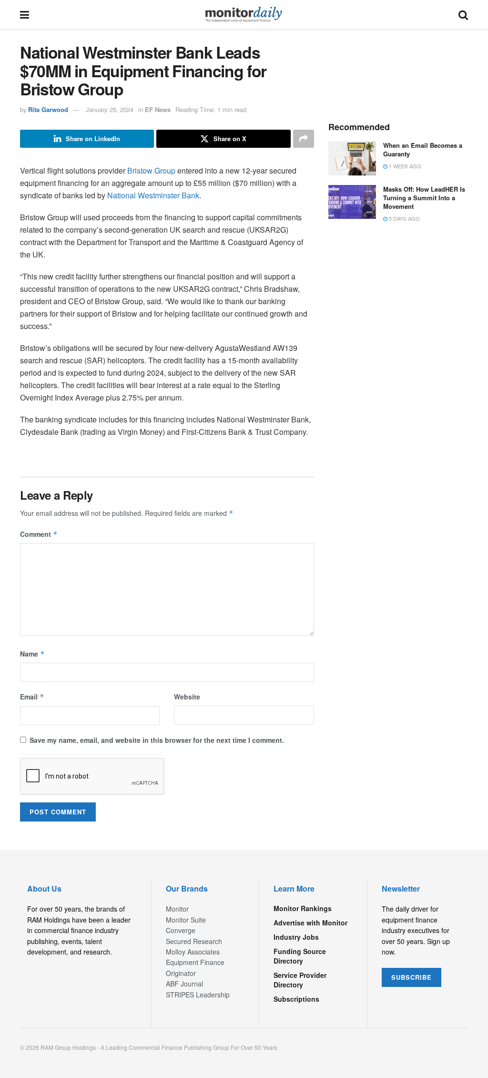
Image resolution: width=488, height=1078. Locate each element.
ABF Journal (184, 983)
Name (32, 653)
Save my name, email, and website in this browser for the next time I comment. (157, 740)
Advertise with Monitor (310, 922)
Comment (39, 534)
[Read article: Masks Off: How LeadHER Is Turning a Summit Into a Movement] (352, 202)
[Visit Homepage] (243, 14)
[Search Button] (463, 14)
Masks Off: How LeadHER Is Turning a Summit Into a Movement (424, 198)
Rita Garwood (48, 109)
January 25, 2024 (109, 109)
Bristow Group (150, 170)
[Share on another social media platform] (303, 139)
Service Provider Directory (300, 979)
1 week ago (404, 166)
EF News (158, 109)
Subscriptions (296, 999)
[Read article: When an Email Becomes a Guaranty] (352, 158)
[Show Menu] (24, 14)
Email (32, 696)
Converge (180, 930)
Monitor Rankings (303, 908)
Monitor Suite (186, 919)
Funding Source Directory (300, 955)
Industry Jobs (296, 937)
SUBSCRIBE (411, 977)
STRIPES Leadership (198, 994)
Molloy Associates (193, 951)
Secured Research (194, 941)
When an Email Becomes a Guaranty (422, 149)
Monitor (177, 909)
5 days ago (403, 218)
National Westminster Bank (153, 195)
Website (187, 696)
